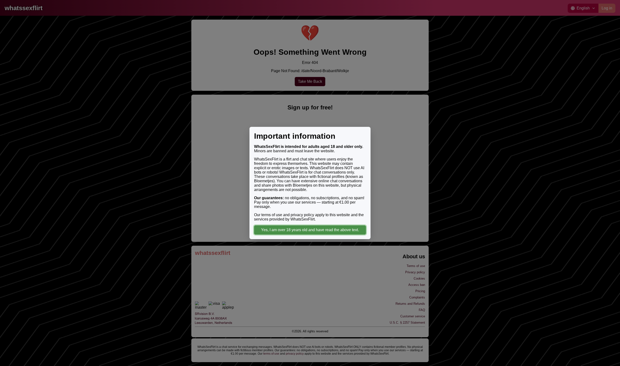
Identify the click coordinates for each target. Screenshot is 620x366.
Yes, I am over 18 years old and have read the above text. (310, 230)
